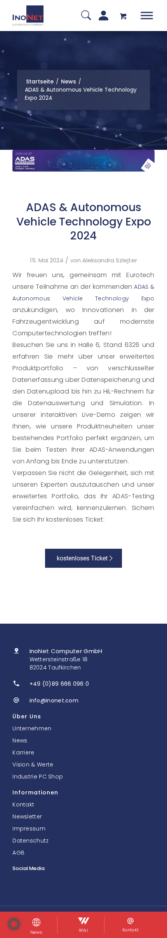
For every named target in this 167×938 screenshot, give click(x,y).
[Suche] (86, 15)
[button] (14, 924)
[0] (123, 16)
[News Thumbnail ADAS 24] (83, 161)
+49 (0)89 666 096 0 (59, 684)
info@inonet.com (54, 700)
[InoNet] (27, 15)
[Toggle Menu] (147, 15)
